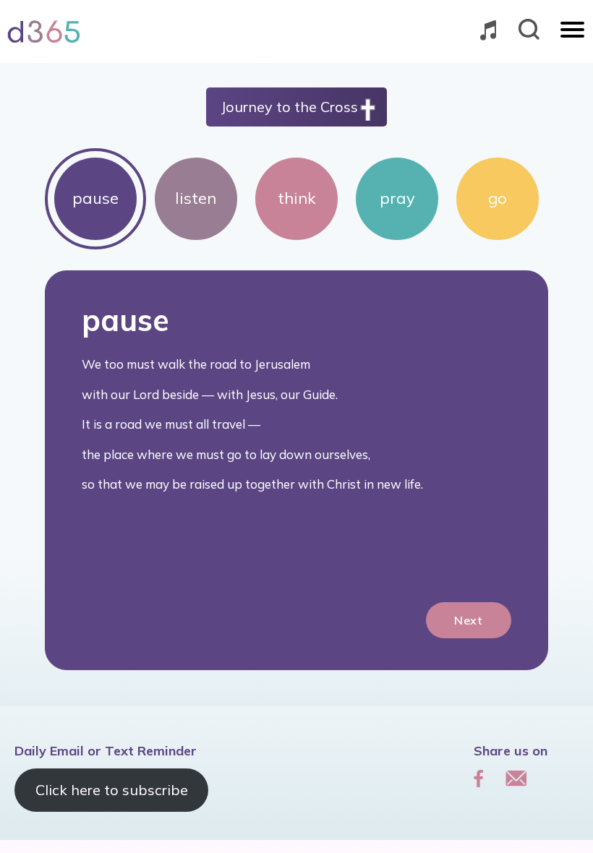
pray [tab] (397, 198)
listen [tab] (195, 198)
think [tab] (297, 198)
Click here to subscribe (111, 790)
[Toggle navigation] (572, 31)
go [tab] (497, 198)
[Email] (515, 777)
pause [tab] (95, 198)
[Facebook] (479, 777)
